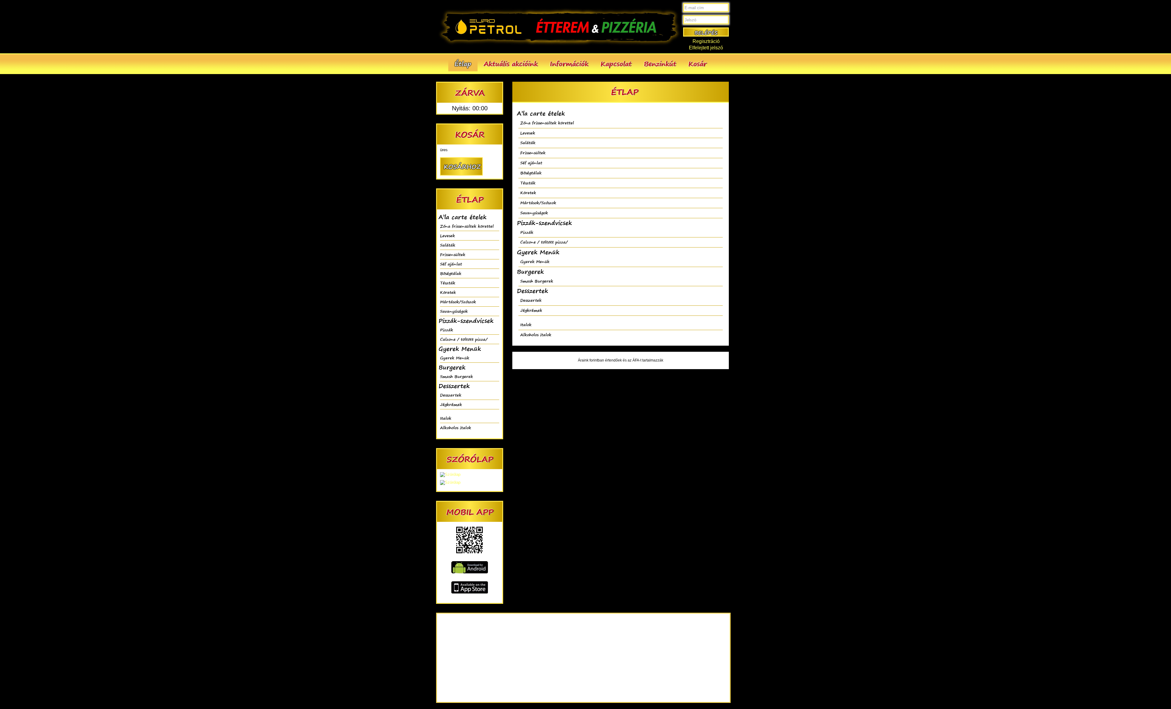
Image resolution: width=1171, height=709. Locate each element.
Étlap (462, 63)
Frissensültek (452, 254)
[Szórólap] (450, 474)
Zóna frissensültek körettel (467, 226)
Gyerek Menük (454, 357)
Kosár (697, 63)
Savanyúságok (454, 311)
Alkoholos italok (455, 427)
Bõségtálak (450, 273)
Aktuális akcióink (511, 63)
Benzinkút (660, 63)
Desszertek (450, 394)
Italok (445, 418)
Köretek (448, 292)
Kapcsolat (616, 63)
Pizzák (446, 329)
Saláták (447, 244)
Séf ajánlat (451, 263)
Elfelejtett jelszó (706, 47)
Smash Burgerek (456, 376)
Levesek (447, 235)
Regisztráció (706, 41)
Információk (569, 63)
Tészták (447, 282)
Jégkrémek (451, 404)
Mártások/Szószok (458, 301)
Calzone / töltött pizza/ (464, 339)
